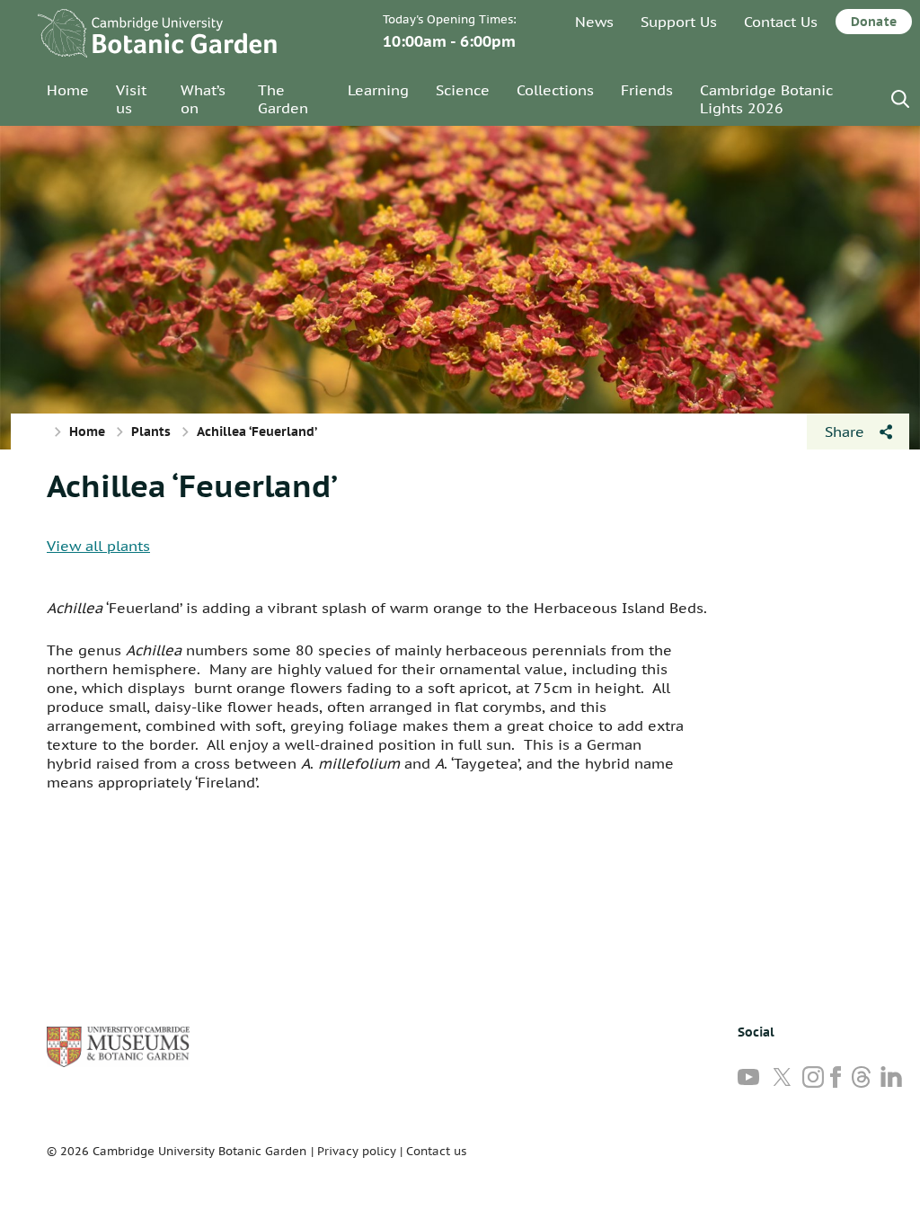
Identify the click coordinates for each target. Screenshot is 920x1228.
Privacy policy (356, 1151)
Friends (647, 90)
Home (68, 90)
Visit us (131, 99)
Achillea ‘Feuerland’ (192, 485)
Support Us (679, 22)
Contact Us (781, 22)
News (594, 22)
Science (463, 90)
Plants (151, 431)
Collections (555, 90)
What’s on (203, 99)
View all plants (98, 546)
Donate (874, 21)
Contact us (436, 1151)
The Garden (283, 99)
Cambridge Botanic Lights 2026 (766, 99)
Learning (378, 90)
